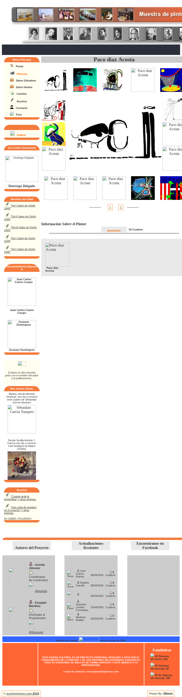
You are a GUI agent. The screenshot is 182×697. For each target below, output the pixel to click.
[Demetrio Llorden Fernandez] (70, 605)
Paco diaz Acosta (114, 59)
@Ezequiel (36, 632)
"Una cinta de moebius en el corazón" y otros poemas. (20, 510)
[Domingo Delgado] (21, 181)
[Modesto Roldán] (70, 616)
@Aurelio (41, 591)
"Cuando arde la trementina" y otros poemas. (20, 498)
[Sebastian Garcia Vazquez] (22, 432)
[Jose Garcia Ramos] (70, 572)
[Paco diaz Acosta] (56, 91)
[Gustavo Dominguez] (22, 347)
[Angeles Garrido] (70, 583)
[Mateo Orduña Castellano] (22, 479)
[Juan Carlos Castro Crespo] (22, 304)
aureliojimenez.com (22, 693)
